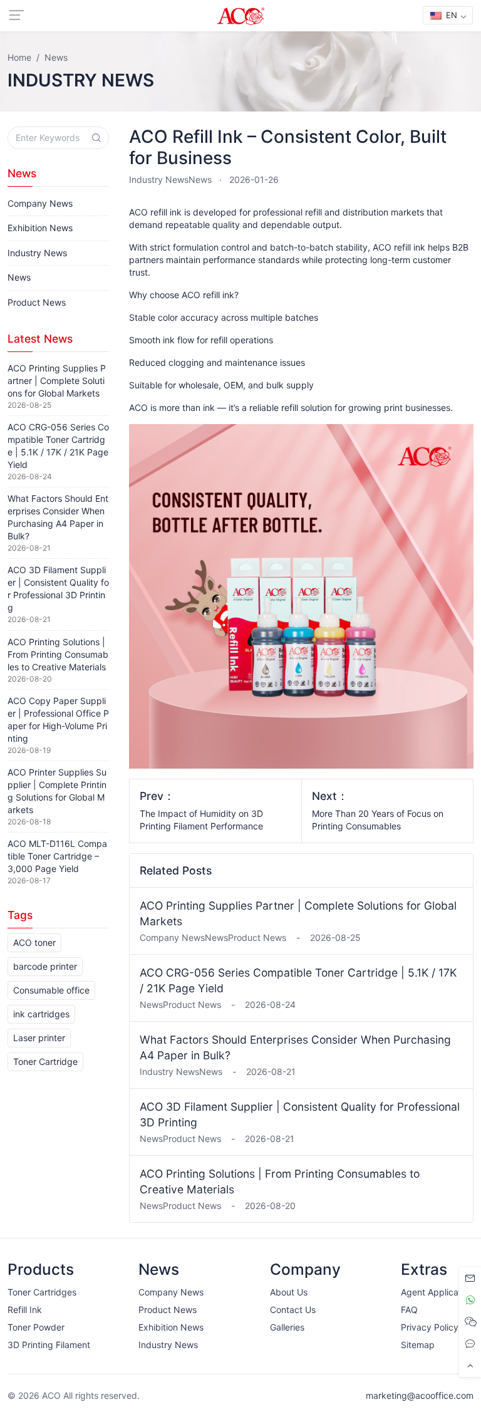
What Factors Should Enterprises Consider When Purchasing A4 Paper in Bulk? (295, 1047)
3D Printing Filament (49, 1344)
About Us (289, 1292)
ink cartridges (41, 1014)
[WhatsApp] (470, 1300)
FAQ (409, 1309)
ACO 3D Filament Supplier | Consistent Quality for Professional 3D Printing (300, 1114)
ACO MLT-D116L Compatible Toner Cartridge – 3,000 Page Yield (57, 856)
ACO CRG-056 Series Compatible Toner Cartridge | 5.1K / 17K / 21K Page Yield (298, 980)
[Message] (470, 1278)
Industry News (159, 179)
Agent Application (437, 1292)
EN (450, 15)
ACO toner (34, 942)
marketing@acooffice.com (419, 1395)
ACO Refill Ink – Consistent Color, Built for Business (288, 147)
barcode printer (45, 966)
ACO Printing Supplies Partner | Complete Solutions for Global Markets (298, 913)
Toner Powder (36, 1327)
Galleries (287, 1327)
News (200, 179)
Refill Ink (25, 1309)
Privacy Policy (429, 1327)
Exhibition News (40, 227)
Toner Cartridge (45, 1061)
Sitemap (418, 1344)
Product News (37, 302)
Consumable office (51, 990)
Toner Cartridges (42, 1292)
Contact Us (293, 1309)
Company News (40, 203)
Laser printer (39, 1037)
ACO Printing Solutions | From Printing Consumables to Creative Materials (280, 1181)
